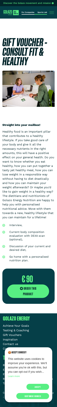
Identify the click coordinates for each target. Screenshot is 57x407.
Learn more (14, 376)
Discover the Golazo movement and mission (27, 3)
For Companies (28, 12)
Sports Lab (42, 12)
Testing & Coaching (16, 330)
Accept (38, 386)
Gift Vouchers (12, 335)
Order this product (29, 291)
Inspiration (10, 339)
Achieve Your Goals (16, 325)
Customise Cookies (33, 396)
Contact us (10, 344)
